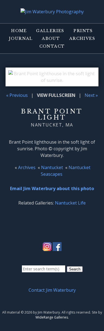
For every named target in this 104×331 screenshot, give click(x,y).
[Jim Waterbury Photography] (52, 12)
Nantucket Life (70, 203)
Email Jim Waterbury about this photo (52, 188)
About (51, 38)
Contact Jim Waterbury (52, 290)
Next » (91, 95)
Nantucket (52, 167)
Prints (83, 30)
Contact (52, 46)
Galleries (50, 30)
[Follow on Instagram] (47, 248)
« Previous (17, 95)
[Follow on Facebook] (57, 248)
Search (74, 269)
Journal (21, 38)
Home (19, 30)
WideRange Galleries (51, 317)
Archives (82, 38)
